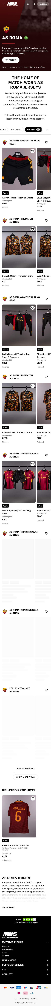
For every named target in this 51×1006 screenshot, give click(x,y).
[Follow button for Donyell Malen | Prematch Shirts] (32, 229)
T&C (15, 999)
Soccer (12, 67)
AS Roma (41, 67)
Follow (12, 60)
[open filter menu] (47, 129)
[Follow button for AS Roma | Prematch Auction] (46, 220)
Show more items (25, 777)
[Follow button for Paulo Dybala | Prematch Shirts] (32, 386)
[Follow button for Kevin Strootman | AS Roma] (33, 798)
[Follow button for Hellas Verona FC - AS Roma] (46, 690)
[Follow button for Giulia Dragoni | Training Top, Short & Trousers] (32, 308)
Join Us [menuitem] (43, 4)
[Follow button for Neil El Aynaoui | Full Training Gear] (32, 464)
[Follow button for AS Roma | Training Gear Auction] (46, 455)
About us (6, 946)
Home (4, 67)
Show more (8, 907)
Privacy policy (24, 999)
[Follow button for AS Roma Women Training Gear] (46, 142)
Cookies (34, 999)
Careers (5, 956)
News (4, 953)
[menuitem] (3, 4)
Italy (19, 67)
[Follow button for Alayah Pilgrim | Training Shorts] (32, 151)
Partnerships (7, 949)
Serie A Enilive (29, 67)
